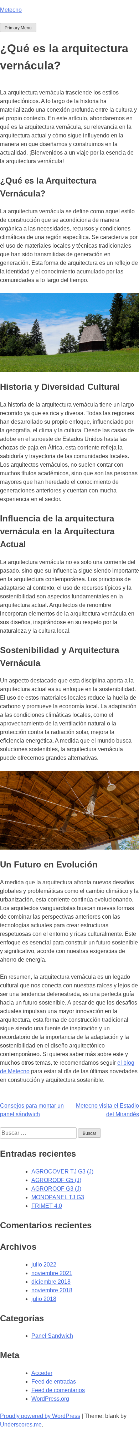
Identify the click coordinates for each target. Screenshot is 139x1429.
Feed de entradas (53, 1382)
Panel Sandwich (52, 1336)
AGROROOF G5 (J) (56, 1180)
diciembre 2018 (51, 1282)
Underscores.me (21, 1424)
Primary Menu (18, 27)
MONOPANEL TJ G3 (57, 1197)
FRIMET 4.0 (46, 1206)
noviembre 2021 (51, 1273)
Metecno (11, 10)
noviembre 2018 (51, 1290)
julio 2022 (43, 1265)
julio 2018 (43, 1299)
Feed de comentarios (58, 1390)
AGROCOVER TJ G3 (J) (62, 1171)
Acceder (41, 1373)
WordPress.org (50, 1399)
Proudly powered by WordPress (40, 1416)
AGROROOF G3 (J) (56, 1189)
